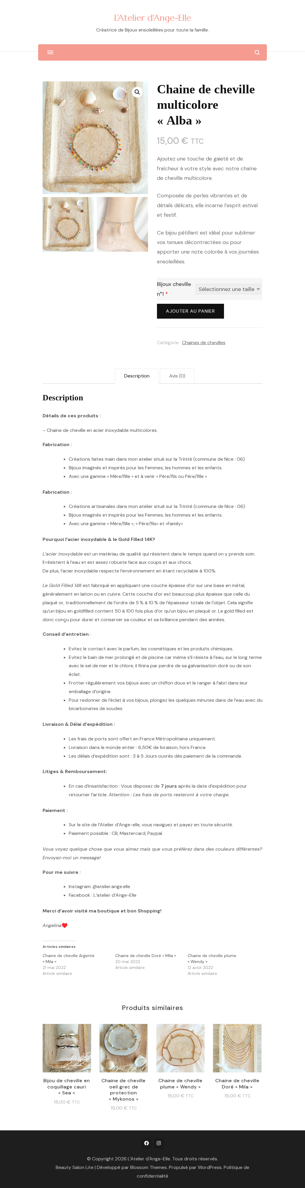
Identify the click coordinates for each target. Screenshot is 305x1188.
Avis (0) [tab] (177, 376)
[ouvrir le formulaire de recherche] (257, 52)
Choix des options (67, 1049)
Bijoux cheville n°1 (174, 289)
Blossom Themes (148, 1167)
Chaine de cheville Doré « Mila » (145, 955)
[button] (137, 92)
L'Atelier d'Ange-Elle (152, 17)
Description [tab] (137, 376)
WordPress (210, 1167)
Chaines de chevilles (203, 342)
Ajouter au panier (190, 311)
